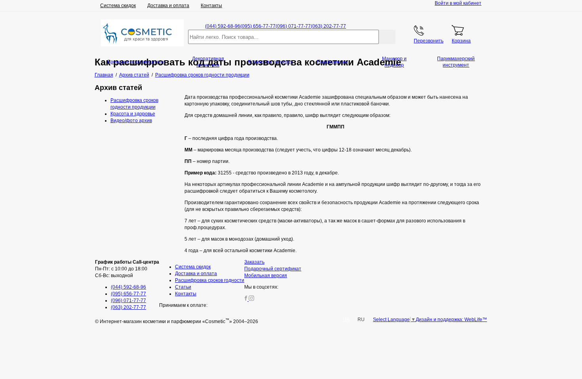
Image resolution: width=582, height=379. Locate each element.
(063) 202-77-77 (328, 26)
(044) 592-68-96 (222, 26)
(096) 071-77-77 (293, 26)
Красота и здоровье (132, 114)
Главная (104, 75)
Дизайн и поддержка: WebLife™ (451, 319)
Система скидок (118, 5)
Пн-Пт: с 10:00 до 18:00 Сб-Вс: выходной (127, 268)
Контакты (211, 5)
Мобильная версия (265, 275)
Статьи (183, 287)
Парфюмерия (332, 62)
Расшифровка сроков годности (209, 280)
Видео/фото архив (131, 120)
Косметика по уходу (270, 62)
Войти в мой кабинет (458, 3)
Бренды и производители (136, 62)
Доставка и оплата (168, 5)
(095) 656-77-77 (258, 26)
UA (346, 319)
